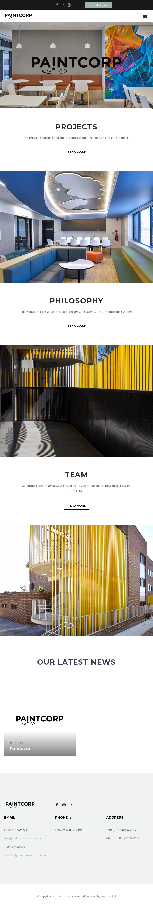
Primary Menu (145, 17)
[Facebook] (57, 5)
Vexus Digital (108, 896)
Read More (77, 152)
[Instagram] (69, 5)
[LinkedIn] (63, 5)
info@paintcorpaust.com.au (23, 838)
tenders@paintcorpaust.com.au (25, 855)
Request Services (98, 5)
